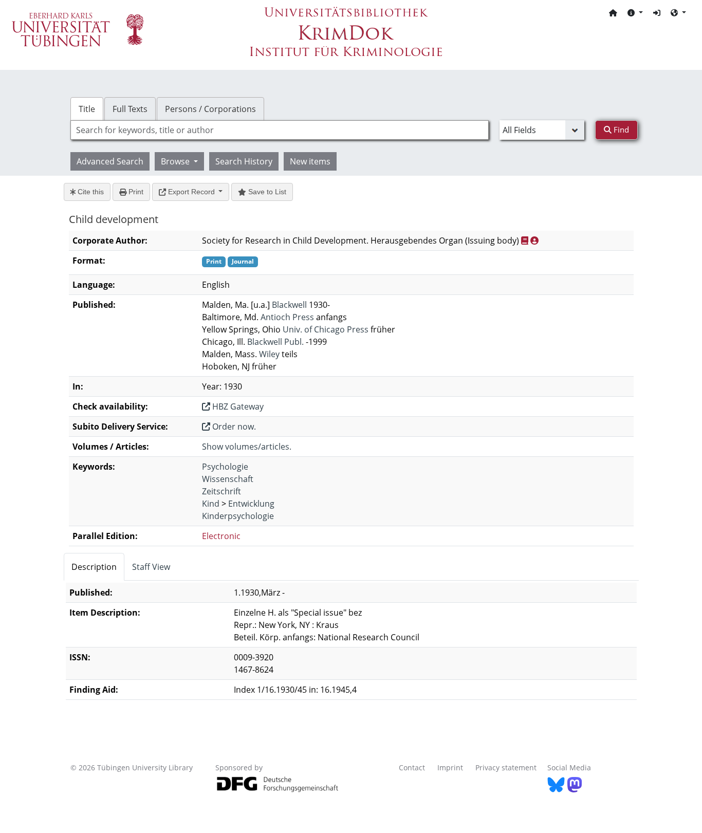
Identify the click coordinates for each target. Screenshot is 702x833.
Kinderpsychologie (238, 516)
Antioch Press (287, 317)
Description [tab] (94, 566)
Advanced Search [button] (110, 161)
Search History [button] (243, 161)
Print (134, 192)
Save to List (266, 192)
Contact (412, 767)
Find (620, 129)
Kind (210, 503)
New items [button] (310, 161)
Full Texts (130, 109)
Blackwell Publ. (275, 341)
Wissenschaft (227, 479)
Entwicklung (251, 503)
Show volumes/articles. (246, 446)
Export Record (191, 192)
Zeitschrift (221, 491)
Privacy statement (506, 767)
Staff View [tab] (151, 566)
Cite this (90, 192)
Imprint (450, 767)
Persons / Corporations (210, 109)
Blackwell (289, 304)
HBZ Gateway (237, 406)
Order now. (233, 426)
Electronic (221, 536)
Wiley (269, 354)
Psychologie (225, 466)
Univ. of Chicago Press (325, 329)
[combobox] (279, 130)
